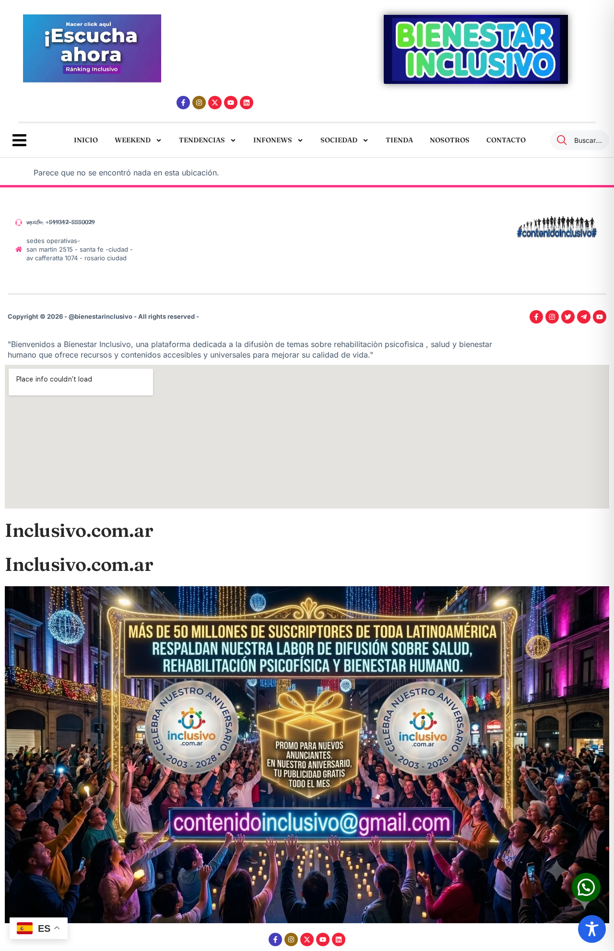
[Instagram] (199, 102)
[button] (586, 887)
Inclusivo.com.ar (79, 530)
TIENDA (399, 140)
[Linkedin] (246, 102)
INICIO (86, 140)
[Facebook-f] (183, 102)
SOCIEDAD (338, 140)
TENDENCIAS (202, 140)
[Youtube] (230, 102)
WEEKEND (133, 140)
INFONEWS (272, 140)
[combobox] (579, 140)
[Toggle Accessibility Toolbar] (592, 929)
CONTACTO (506, 140)
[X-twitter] (215, 102)
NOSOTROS (450, 140)
